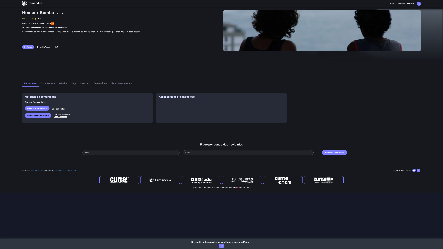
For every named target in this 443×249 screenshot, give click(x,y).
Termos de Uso (70, 170)
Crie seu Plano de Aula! (35, 102)
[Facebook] (414, 170)
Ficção (24, 23)
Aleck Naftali (62, 27)
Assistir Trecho (45, 47)
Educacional (30, 83)
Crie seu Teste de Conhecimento (62, 115)
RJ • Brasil (33, 23)
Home (392, 3)
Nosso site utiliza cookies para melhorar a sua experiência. (221, 242)
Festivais (85, 83)
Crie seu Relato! (59, 109)
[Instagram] (418, 170)
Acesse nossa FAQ (36, 170)
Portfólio (410, 3)
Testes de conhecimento (38, 115)
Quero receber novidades (334, 152)
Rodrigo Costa (51, 27)
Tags (73, 83)
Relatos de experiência (37, 108)
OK (221, 246)
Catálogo (401, 3)
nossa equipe (58, 170)
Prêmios (63, 83)
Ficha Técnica (48, 83)
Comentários (100, 83)
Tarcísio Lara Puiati (32, 27)
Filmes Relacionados (121, 83)
